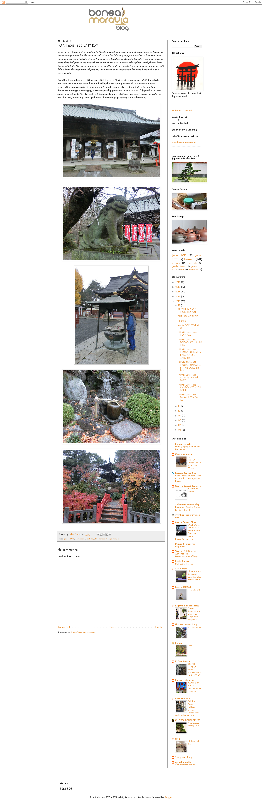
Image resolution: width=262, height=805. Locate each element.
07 (179, 425)
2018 (178, 287)
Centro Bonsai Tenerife (188, 486)
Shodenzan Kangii (103, 539)
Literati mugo (194, 627)
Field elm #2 (194, 590)
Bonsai (178, 643)
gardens (194, 267)
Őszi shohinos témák (185, 765)
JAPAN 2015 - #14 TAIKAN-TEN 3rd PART (188, 398)
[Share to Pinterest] (109, 534)
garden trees (178, 266)
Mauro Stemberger (185, 544)
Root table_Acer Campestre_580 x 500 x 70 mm (194, 462)
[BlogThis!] (101, 534)
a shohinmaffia (183, 762)
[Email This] (98, 534)
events (176, 263)
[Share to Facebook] (106, 534)
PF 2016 (182, 321)
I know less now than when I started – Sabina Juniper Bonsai (188, 478)
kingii (178, 739)
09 (180, 416)
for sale (192, 263)
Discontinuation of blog (186, 556)
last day (90, 539)
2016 (178, 297)
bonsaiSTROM (183, 587)
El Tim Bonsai (182, 662)
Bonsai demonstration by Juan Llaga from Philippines (194, 614)
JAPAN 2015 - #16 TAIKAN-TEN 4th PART (188, 378)
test (177, 518)
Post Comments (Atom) (83, 633)
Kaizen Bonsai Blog (185, 473)
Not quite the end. (184, 564)
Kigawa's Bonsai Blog (187, 606)
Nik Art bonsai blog (186, 624)
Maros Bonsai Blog (185, 522)
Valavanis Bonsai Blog (187, 505)
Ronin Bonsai (182, 561)
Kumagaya (81, 539)
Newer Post (64, 627)
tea (182, 270)
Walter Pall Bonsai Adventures (185, 552)
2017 (178, 292)
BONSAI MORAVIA (182, 111)
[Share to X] (104, 534)
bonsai (189, 259)
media (174, 270)
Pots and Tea (182, 699)
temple (116, 539)
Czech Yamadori (184, 454)
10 (179, 411)
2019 (178, 282)
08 (180, 420)
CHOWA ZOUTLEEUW (187, 720)
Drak (190, 646)
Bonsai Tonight (183, 444)
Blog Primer (180, 547)
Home (112, 627)
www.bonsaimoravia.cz (187, 515)
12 (179, 305)
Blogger (168, 797)
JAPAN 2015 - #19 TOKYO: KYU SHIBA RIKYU (190, 343)
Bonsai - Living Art (185, 680)
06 (180, 430)
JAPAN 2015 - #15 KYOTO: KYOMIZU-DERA (190, 388)
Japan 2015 (69, 539)
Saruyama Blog (183, 757)
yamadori (193, 270)
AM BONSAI (181, 569)
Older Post (158, 627)
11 (179, 406)
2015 (178, 301)
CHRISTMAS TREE (188, 317)
